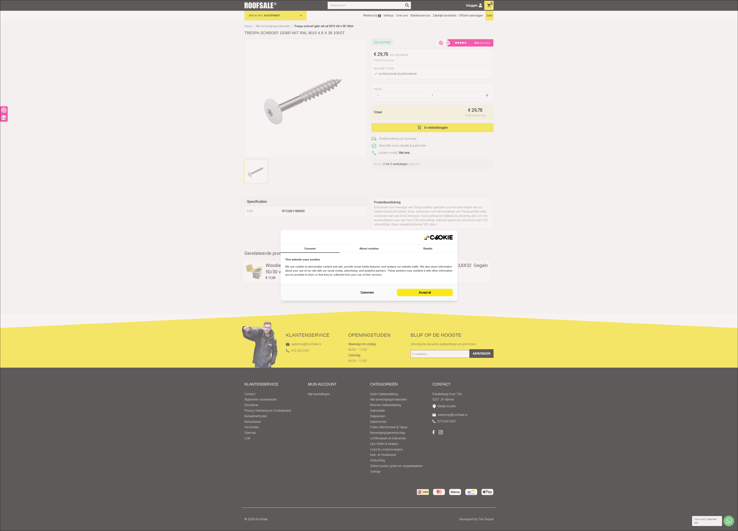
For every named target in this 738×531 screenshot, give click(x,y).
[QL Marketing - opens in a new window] (438, 237)
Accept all (425, 292)
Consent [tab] (310, 248)
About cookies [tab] (369, 248)
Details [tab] (427, 248)
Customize (367, 292)
